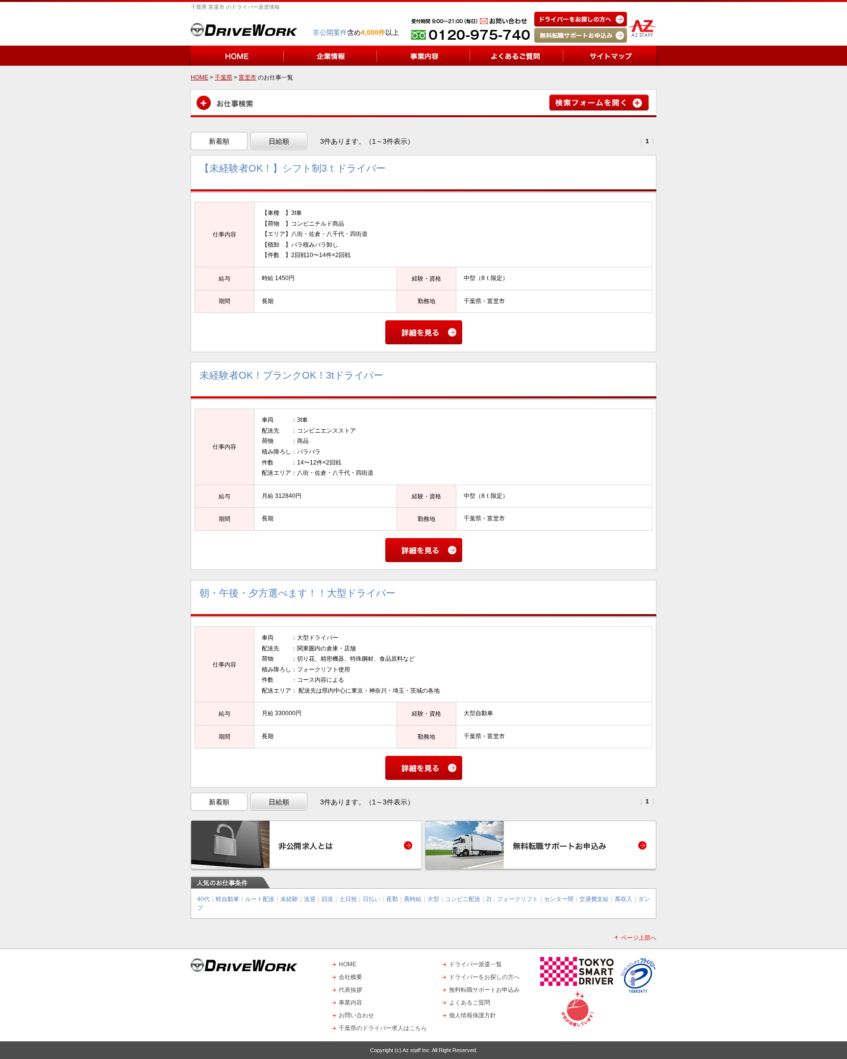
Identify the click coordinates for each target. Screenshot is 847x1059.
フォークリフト (517, 899)
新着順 (219, 141)
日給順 (279, 141)
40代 (203, 899)
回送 (327, 899)
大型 (433, 899)
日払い (371, 899)
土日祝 (348, 899)
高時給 (413, 899)
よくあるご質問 (469, 1002)
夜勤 (392, 899)
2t (488, 899)
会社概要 (350, 977)
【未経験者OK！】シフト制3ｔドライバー (292, 168)
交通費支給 (594, 899)
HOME (347, 964)
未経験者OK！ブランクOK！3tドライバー (291, 375)
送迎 (310, 899)
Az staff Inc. (416, 1050)
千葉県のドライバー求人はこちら (383, 1028)
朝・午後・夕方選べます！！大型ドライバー (297, 593)
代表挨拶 (350, 989)
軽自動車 (227, 899)
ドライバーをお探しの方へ (484, 977)
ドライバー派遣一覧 (475, 964)
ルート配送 (259, 899)
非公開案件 (330, 32)
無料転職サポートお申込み (484, 989)
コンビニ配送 (462, 899)
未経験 (289, 899)
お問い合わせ (356, 1015)
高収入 (623, 899)
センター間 (558, 899)
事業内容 (350, 1002)
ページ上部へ (638, 937)
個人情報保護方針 (472, 1015)
